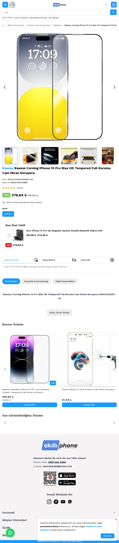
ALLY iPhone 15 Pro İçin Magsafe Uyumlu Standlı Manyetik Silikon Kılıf (64, 230)
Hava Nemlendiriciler (38, 17)
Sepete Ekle (29, 405)
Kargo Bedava (49, 260)
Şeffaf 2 (8, 214)
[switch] (8, 235)
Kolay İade (85, 260)
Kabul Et (107, 536)
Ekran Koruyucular (16, 25)
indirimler (57, 25)
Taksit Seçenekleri (65, 281)
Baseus (7, 168)
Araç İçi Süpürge (21, 17)
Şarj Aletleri (53, 17)
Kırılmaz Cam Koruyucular (38, 25)
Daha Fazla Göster (59, 312)
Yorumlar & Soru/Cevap (36, 281)
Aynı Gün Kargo (11, 260)
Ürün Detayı (11, 281)
